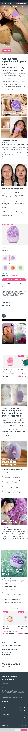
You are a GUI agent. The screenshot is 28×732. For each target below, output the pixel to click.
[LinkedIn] (20, 717)
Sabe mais (5, 435)
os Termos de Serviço (13, 697)
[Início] (14, 7)
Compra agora (6, 50)
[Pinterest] (24, 717)
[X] (20, 714)
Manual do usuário (6, 305)
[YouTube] (24, 714)
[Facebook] (24, 710)
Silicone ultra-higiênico (9, 649)
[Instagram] (20, 710)
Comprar (24, 730)
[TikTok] (20, 721)
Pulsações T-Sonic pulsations (11, 645)
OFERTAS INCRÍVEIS (21, 3)
